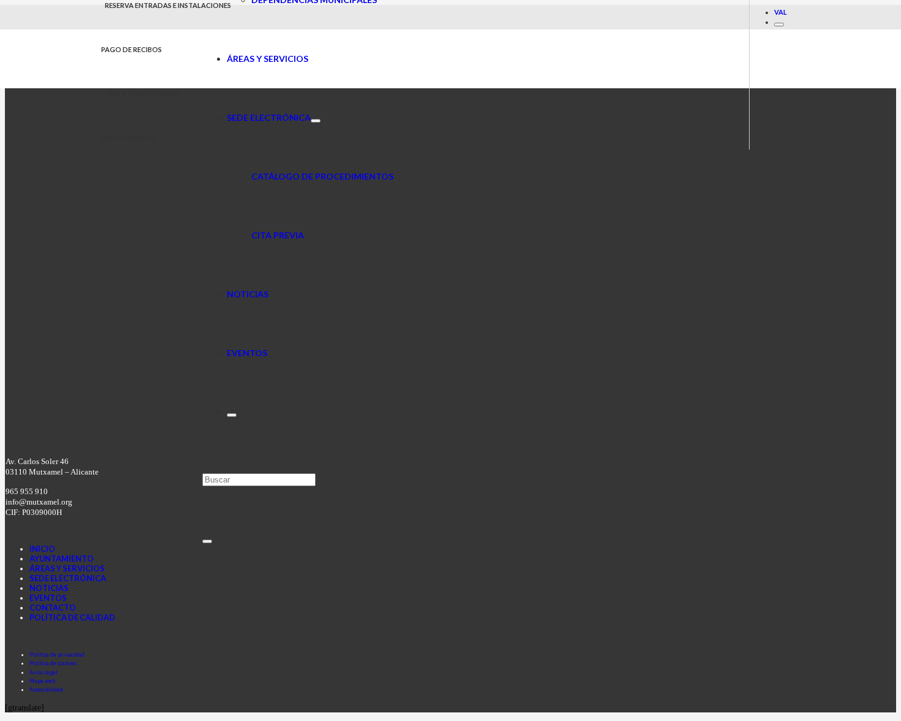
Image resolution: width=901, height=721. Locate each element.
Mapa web (42, 681)
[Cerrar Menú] (779, 24)
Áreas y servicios (67, 568)
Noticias (49, 588)
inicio (42, 549)
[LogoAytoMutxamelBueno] (151, 81)
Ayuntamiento (61, 558)
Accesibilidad (46, 689)
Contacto (52, 607)
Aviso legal (43, 672)
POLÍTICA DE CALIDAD (72, 617)
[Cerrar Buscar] (207, 541)
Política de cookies (53, 663)
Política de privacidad (57, 654)
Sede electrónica (67, 578)
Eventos (48, 598)
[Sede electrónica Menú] (316, 121)
